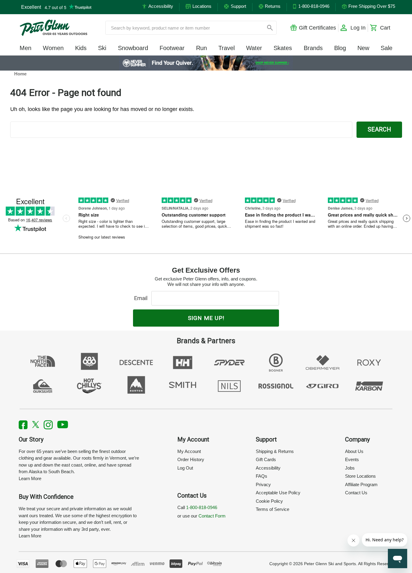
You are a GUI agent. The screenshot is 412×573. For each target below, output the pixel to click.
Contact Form (212, 515)
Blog (340, 48)
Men (25, 48)
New (363, 48)
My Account (189, 451)
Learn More (30, 478)
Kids (81, 48)
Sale (386, 48)
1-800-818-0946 (201, 507)
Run (201, 48)
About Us (354, 451)
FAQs (261, 476)
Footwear (172, 48)
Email (142, 298)
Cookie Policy (269, 501)
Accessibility (268, 467)
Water (254, 48)
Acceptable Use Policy (278, 492)
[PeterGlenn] (53, 28)
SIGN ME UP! (206, 318)
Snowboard (133, 48)
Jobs (350, 467)
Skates (283, 48)
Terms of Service (272, 509)
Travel (226, 48)
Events (352, 459)
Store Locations (360, 476)
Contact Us (356, 492)
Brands (313, 48)
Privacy (263, 484)
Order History (190, 459)
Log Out (185, 467)
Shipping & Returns (275, 451)
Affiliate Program (361, 484)
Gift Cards (266, 459)
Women (53, 48)
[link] (206, 63)
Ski (102, 48)
